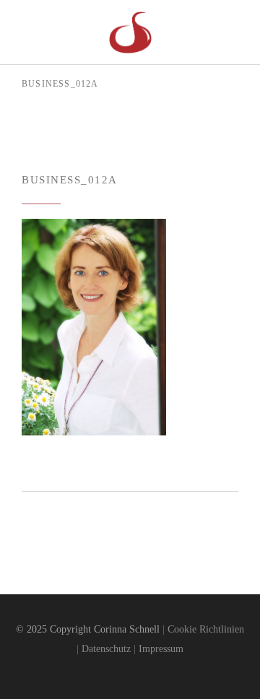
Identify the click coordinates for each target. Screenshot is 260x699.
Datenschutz (106, 648)
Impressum (161, 648)
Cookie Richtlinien (206, 629)
